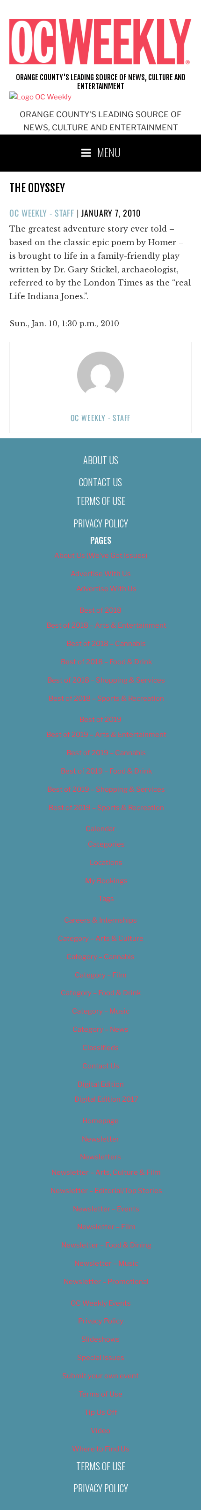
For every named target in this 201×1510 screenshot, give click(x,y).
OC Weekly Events (101, 1303)
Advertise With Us (101, 574)
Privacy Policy (100, 523)
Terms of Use (100, 501)
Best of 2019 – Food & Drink (106, 771)
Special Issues (100, 1357)
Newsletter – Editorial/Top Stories (106, 1191)
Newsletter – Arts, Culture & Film (106, 1172)
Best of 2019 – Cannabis (106, 753)
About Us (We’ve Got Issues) (100, 555)
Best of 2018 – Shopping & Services (106, 680)
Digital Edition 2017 (106, 1099)
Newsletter (100, 1139)
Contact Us (100, 482)
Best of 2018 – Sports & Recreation (106, 698)
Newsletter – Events (106, 1209)
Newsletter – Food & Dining (106, 1245)
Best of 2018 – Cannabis (106, 643)
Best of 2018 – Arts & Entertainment (106, 625)
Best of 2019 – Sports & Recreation (106, 808)
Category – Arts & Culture (101, 938)
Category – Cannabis (100, 957)
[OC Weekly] (40, 97)
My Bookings (106, 881)
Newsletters (100, 1157)
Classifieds (100, 1048)
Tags (106, 898)
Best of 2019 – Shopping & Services (106, 789)
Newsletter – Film (106, 1227)
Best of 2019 (100, 719)
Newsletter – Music (106, 1263)
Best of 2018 (100, 610)
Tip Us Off (100, 1412)
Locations (106, 862)
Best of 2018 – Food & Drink (106, 662)
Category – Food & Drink (101, 993)
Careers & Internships (100, 920)
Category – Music (100, 1011)
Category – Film (101, 975)
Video (100, 1431)
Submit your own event (100, 1376)
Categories (106, 844)
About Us (100, 460)
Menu (109, 151)
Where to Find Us (100, 1449)
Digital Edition (101, 1084)
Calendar (100, 829)
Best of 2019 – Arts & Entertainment (106, 734)
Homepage (100, 1121)
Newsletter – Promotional (106, 1281)
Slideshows (100, 1339)
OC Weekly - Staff (41, 213)
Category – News (100, 1029)
